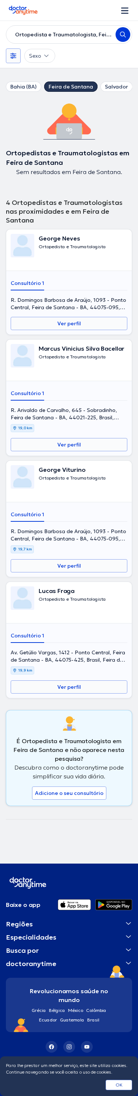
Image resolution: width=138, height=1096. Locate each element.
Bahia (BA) (23, 86)
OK (119, 1085)
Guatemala (72, 1020)
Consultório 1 (27, 283)
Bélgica (57, 1010)
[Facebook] (51, 1047)
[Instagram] (69, 1047)
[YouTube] (87, 1047)
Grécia (39, 1010)
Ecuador (48, 1020)
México (75, 1010)
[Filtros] (13, 55)
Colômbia (96, 1010)
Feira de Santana (71, 86)
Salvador (116, 86)
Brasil (93, 1020)
